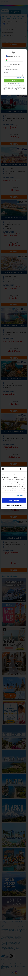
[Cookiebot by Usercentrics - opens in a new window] (19, 469)
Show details (19, 495)
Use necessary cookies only (14, 505)
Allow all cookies (14, 500)
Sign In (14, 80)
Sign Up (18, 83)
